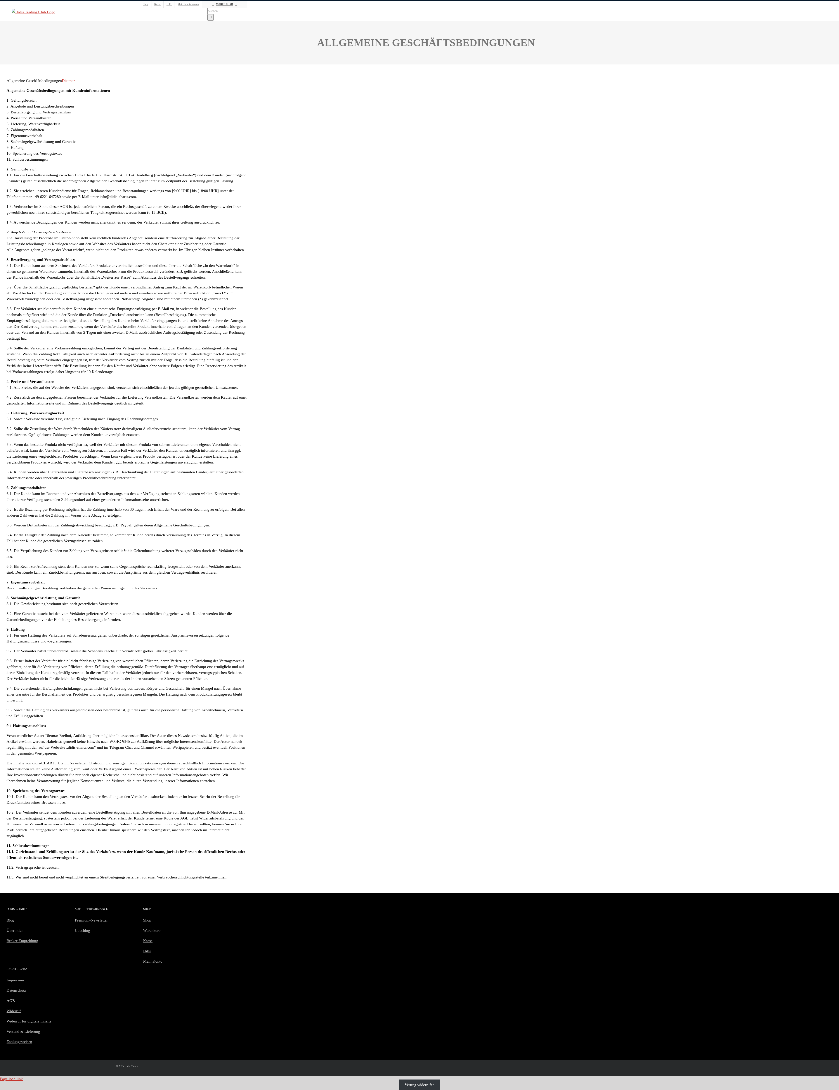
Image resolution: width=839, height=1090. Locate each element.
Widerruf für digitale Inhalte (29, 1021)
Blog (10, 920)
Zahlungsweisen (19, 1042)
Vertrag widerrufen (420, 1085)
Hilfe (147, 951)
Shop (147, 920)
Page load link (11, 1079)
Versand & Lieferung (23, 1031)
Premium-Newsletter (91, 920)
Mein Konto (152, 961)
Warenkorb (152, 930)
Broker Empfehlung (22, 941)
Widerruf (14, 1011)
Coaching (82, 930)
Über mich (15, 930)
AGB (11, 1000)
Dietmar (68, 80)
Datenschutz (16, 990)
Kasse (148, 941)
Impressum (15, 980)
